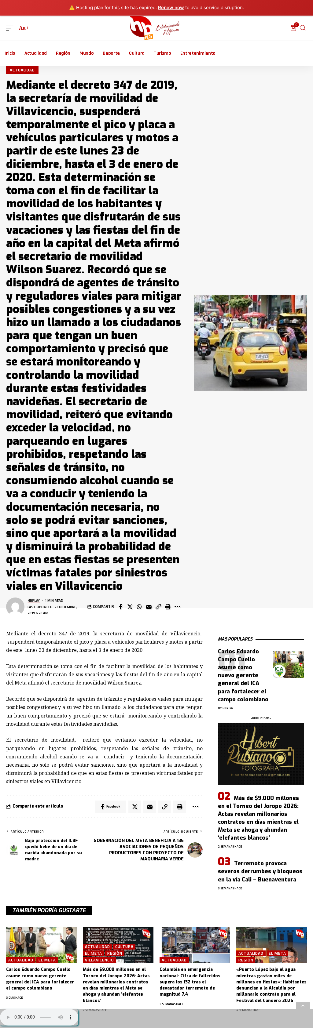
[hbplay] (156, 28)
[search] (302, 28)
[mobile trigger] (11, 28)
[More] (177, 607)
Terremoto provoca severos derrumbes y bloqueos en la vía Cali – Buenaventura (260, 871)
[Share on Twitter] (130, 607)
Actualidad (22, 70)
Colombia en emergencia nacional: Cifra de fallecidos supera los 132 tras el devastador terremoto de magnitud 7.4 (190, 982)
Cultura (124, 947)
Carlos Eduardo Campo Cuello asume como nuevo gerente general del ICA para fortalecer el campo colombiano (243, 675)
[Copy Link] (158, 607)
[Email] (149, 607)
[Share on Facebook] (120, 607)
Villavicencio (99, 960)
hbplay (34, 600)
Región (114, 953)
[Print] (168, 607)
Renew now (171, 7)
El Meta (47, 960)
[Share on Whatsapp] (139, 607)
